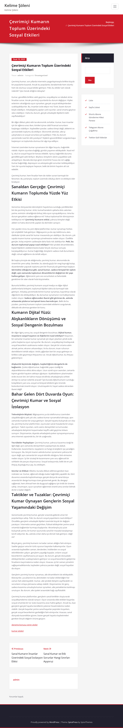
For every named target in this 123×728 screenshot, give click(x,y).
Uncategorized (41, 75)
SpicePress (73, 722)
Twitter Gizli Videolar (98, 137)
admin (20, 75)
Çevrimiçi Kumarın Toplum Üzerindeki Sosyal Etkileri (91, 25)
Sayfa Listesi (94, 107)
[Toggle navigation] (114, 6)
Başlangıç (110, 22)
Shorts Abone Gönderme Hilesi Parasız (96, 117)
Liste (91, 100)
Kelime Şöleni (17, 5)
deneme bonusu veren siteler (25, 624)
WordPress (54, 722)
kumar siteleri (18, 631)
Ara (87, 58)
